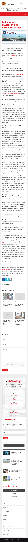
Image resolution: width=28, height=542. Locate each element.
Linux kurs (5, 507)
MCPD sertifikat (6, 269)
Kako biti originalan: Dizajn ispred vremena (16, 478)
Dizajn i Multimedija (14, 399)
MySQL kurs (5, 523)
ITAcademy (9, 539)
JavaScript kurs (6, 511)
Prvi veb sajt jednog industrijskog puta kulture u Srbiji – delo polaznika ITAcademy (16, 462)
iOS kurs (5, 519)
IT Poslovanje (14, 403)
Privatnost (24, 539)
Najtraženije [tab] (14, 445)
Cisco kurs (5, 534)
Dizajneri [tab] (14, 493)
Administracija (14, 395)
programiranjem (20, 74)
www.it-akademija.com (14, 415)
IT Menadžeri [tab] (14, 496)
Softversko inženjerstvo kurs (9, 526)
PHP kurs (5, 500)
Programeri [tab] (14, 490)
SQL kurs (5, 515)
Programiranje (12, 55)
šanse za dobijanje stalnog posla (12, 93)
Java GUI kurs (6, 530)
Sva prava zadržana (16, 539)
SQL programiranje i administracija (10, 243)
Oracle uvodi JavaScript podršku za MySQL (16, 453)
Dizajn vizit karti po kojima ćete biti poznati (16, 471)
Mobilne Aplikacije (14, 412)
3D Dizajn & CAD (14, 408)
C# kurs (5, 504)
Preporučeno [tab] (14, 447)
